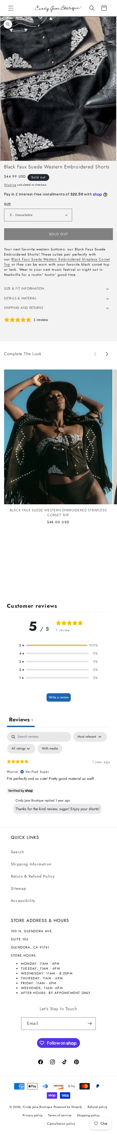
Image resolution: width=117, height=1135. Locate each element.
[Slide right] (107, 354)
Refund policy (97, 1107)
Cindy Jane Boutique (38, 1107)
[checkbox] (50, 749)
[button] (11, 8)
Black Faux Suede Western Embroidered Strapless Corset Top (58, 513)
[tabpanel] (58, 774)
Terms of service (60, 1115)
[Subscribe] (90, 1023)
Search (17, 852)
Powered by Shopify (68, 1107)
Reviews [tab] (21, 720)
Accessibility (23, 900)
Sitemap (18, 888)
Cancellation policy (61, 1123)
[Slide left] (95, 354)
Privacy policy (33, 1115)
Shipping (10, 185)
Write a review (59, 697)
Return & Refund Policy (33, 876)
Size (7, 204)
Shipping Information (31, 864)
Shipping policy (88, 1115)
